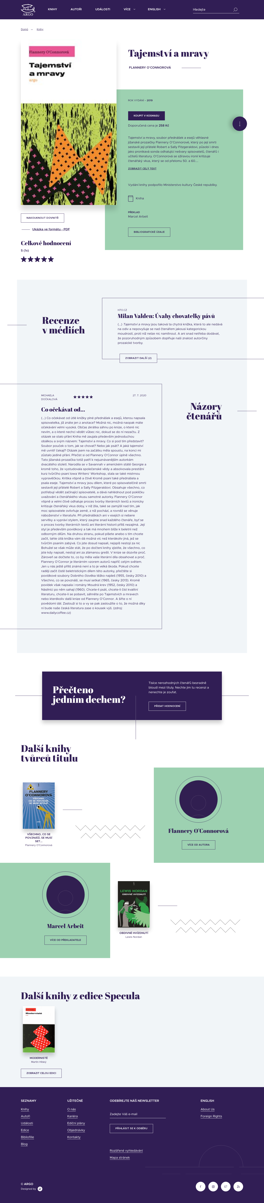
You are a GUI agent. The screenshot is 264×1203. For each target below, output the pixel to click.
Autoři (76, 9)
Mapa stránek (120, 1157)
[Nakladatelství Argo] (28, 10)
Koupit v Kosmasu (146, 116)
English (154, 9)
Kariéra (72, 1116)
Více (127, 9)
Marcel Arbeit (65, 926)
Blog (24, 1144)
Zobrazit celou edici (41, 1073)
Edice (25, 1130)
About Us (208, 1109)
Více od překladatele (65, 940)
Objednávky (76, 1130)
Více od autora (198, 845)
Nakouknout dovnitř (42, 218)
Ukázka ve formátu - (51, 229)
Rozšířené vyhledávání (126, 1150)
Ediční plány (76, 1123)
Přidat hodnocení (167, 706)
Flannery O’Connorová (198, 831)
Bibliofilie (27, 1137)
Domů (24, 29)
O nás (71, 1109)
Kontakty (74, 1137)
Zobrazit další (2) (138, 358)
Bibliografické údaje (149, 232)
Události (102, 9)
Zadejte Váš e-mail (123, 1114)
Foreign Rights (211, 1116)
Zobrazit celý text (142, 168)
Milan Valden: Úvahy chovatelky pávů (166, 316)
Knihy (52, 9)
